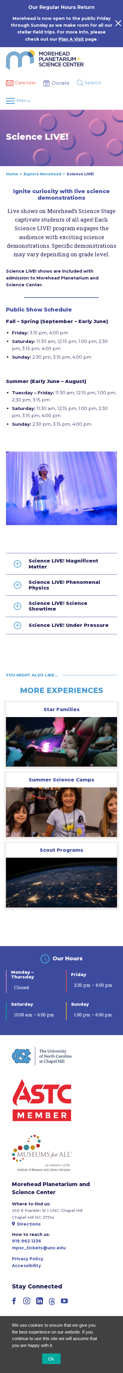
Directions (29, 1224)
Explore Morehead (42, 174)
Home (12, 174)
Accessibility (26, 1265)
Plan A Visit (71, 39)
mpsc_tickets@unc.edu (39, 1247)
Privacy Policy (27, 1258)
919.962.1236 (26, 1241)
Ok (51, 1359)
